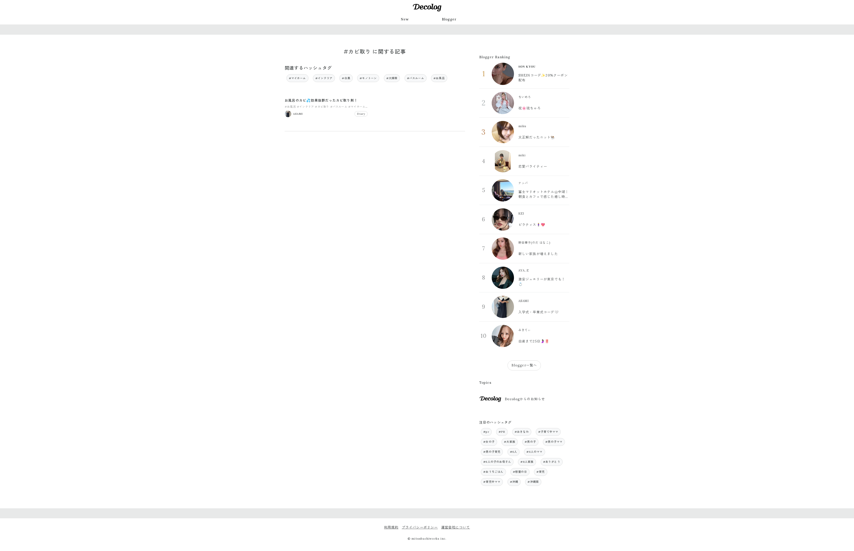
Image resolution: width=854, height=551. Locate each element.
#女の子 (489, 441)
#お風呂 (439, 78)
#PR (502, 431)
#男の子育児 (491, 451)
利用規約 (391, 527)
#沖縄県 (533, 481)
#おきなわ (522, 431)
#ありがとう (551, 461)
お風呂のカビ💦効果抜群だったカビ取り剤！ (321, 100)
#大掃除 (392, 78)
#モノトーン (368, 78)
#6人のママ (534, 451)
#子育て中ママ (548, 431)
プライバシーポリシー (420, 527)
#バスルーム (415, 78)
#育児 (540, 471)
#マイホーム (297, 78)
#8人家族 (527, 461)
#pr (486, 431)
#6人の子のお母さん (497, 461)
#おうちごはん (493, 471)
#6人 (513, 451)
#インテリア (323, 78)
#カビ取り (322, 106)
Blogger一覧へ (524, 365)
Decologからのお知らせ (525, 399)
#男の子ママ (553, 441)
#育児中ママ (491, 481)
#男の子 (530, 441)
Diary (361, 113)
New (405, 19)
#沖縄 (514, 481)
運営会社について (455, 527)
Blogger (449, 19)
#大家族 (509, 441)
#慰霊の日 (520, 471)
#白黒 (346, 78)
